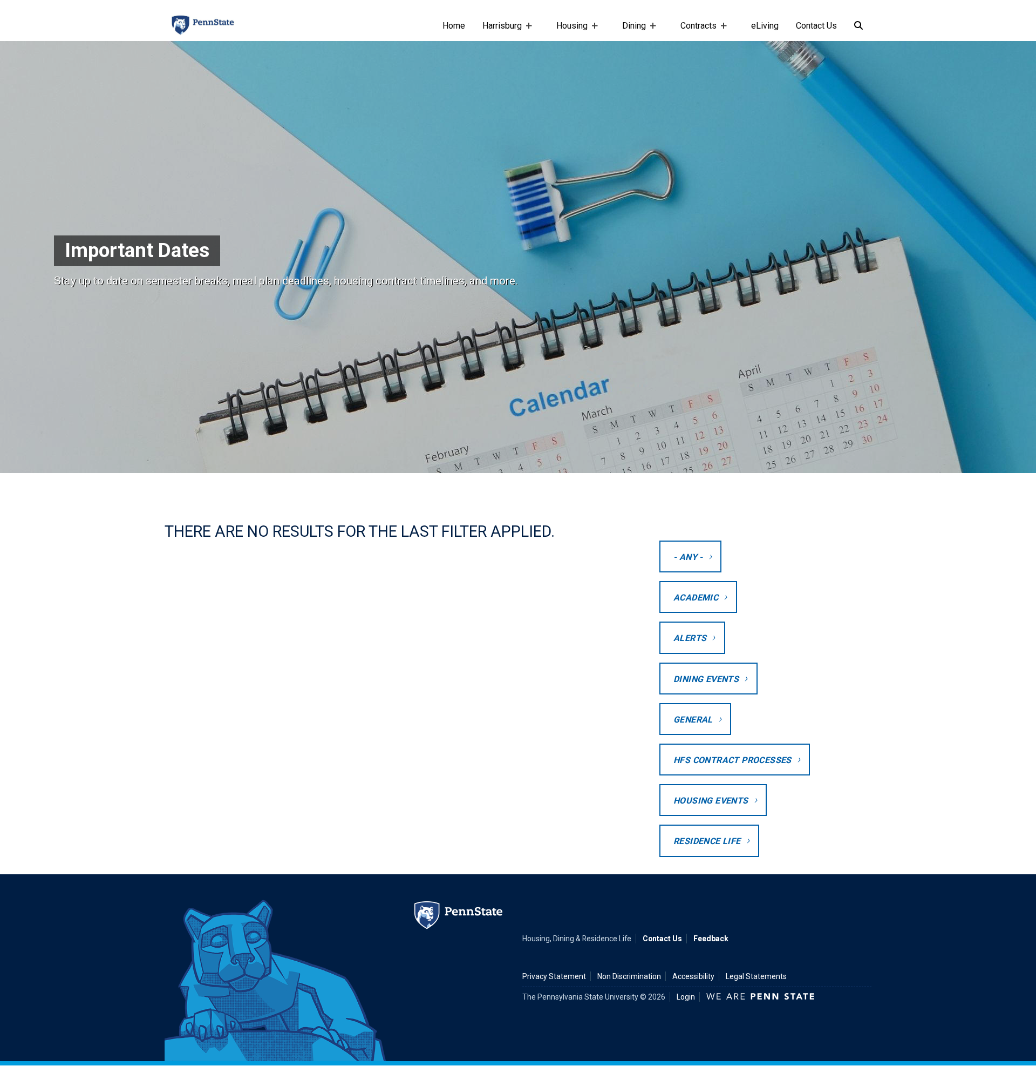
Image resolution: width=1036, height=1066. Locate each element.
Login (686, 997)
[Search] (858, 26)
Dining (630, 31)
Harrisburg (498, 31)
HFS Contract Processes (732, 760)
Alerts (689, 638)
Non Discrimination (629, 976)
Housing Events (710, 800)
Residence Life (707, 841)
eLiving (765, 26)
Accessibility (693, 976)
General (693, 719)
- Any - (688, 557)
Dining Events (706, 679)
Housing (568, 31)
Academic (695, 597)
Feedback (710, 938)
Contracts (694, 31)
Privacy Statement (554, 976)
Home (453, 26)
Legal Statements (756, 976)
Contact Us (816, 26)
